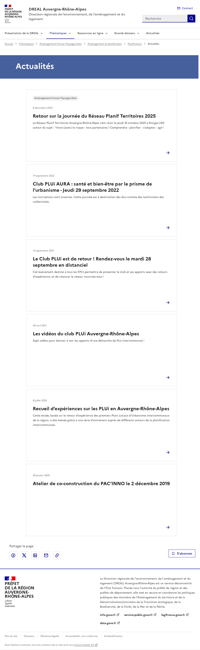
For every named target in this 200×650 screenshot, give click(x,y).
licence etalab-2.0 (84, 645)
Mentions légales (50, 636)
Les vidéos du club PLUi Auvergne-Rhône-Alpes (86, 333)
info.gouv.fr (108, 615)
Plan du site (11, 636)
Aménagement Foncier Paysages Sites (60, 44)
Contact (187, 8)
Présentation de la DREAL (21, 33)
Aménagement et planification (105, 44)
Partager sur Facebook (13, 555)
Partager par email (46, 555)
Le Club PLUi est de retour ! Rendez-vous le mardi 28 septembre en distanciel (92, 262)
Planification (135, 44)
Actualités (152, 33)
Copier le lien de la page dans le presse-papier (57, 555)
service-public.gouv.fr (138, 615)
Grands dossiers (124, 33)
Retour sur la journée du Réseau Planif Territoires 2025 (94, 116)
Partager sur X (24, 555)
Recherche (191, 18)
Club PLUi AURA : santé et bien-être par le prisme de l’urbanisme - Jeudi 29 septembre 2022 (92, 187)
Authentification (113, 636)
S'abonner (184, 553)
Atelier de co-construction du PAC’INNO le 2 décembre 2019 (101, 483)
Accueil (9, 44)
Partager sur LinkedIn (35, 555)
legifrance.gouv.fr (173, 615)
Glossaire (29, 636)
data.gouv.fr (108, 623)
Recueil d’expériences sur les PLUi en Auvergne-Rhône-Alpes (101, 408)
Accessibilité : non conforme (82, 636)
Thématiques (58, 33)
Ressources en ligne (90, 33)
